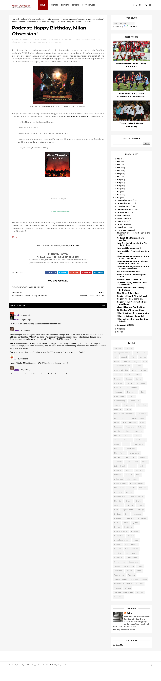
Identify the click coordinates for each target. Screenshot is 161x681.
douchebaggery (137, 418)
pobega (140, 510)
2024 (118, 165)
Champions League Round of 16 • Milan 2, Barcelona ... (133, 257)
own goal (118, 505)
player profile (127, 510)
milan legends (120, 483)
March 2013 (123, 227)
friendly (117, 436)
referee (134, 531)
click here (74, 245)
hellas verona (120, 453)
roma (135, 540)
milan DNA (118, 479)
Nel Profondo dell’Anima (128, 271)
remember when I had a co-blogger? (42, 22)
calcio (138, 379)
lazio (128, 462)
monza (129, 492)
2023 (117, 168)
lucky (141, 466)
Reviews (75, 5)
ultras (144, 579)
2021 (117, 174)
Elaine (129, 613)
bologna (117, 379)
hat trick (118, 449)
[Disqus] (58, 342)
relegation (118, 536)
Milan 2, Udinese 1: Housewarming (133, 313)
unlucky (139, 584)
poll (126, 514)
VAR (145, 361)
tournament (119, 575)
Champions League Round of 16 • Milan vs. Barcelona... (133, 267)
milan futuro (132, 479)
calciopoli (118, 383)
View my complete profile (124, 630)
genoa (117, 440)
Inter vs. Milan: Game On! (129, 248)
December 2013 (125, 200)
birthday (31, 19)
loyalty (132, 466)
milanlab (142, 488)
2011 (117, 332)
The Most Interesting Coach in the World (133, 234)
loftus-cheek (119, 466)
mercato (117, 475)
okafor (138, 501)
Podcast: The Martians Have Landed (130, 239)
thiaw (140, 566)
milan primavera (136, 483)
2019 (117, 180)
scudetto (118, 553)
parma (14, 22)
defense (117, 409)
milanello (131, 488)
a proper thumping (122, 366)
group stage (138, 444)
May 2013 (122, 221)
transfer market (120, 579)
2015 (117, 192)
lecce (145, 462)
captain (130, 383)
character (118, 392)
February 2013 (124, 230)
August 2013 (123, 212)
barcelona (22, 19)
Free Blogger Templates (36, 665)
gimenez (127, 440)
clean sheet (119, 396)
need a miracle (137, 496)
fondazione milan (121, 431)
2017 (117, 186)
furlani (127, 436)
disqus (103, 305)
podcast (22, 22)
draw (116, 422)
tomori (129, 571)
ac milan (137, 366)
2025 (117, 162)
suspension (133, 562)
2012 (117, 329)
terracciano (129, 566)
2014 (117, 195)
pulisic (116, 523)
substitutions (132, 558)
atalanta (117, 375)
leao (136, 462)
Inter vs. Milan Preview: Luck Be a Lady (133, 252)
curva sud (142, 405)
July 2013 (121, 215)
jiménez (142, 457)
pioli (116, 510)
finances (118, 427)
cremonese (129, 405)
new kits (117, 501)
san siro (117, 549)
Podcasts (53, 5)
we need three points (123, 592)
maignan (117, 470)
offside (128, 501)
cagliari (39, 19)
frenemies (137, 431)
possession (136, 514)
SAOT (133, 357)
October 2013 (124, 206)
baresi (137, 375)
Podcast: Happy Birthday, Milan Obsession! (132, 284)
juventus (118, 462)
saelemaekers (131, 544)
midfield (129, 475)
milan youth (119, 488)
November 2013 (125, 203)
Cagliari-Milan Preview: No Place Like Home (132, 303)
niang (100, 19)
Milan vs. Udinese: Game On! (130, 316)
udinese (134, 579)
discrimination (120, 418)
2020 (118, 177)
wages (128, 588)
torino (138, 571)
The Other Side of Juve (128, 293)
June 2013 (122, 218)
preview (130, 518)
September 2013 (125, 209)
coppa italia (134, 401)
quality (135, 523)
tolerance (118, 571)
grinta (126, 444)
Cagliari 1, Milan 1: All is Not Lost (132, 296)
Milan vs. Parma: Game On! (129, 280)
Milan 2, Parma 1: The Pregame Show (131, 275)
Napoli (124, 357)
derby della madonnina (87, 19)
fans (142, 422)
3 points (128, 348)
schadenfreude (131, 549)
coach (131, 396)
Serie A (143, 357)
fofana (141, 427)
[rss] (133, 5)
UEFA (116, 361)
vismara (117, 588)
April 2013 (122, 224)
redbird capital (120, 531)
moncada (118, 492)
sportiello (118, 558)
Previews (65, 5)
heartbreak (130, 449)
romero (117, 544)
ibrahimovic (134, 453)
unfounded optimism (123, 584)
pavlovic (130, 505)
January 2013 (123, 325)
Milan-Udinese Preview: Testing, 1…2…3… (132, 320)
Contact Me (118, 645)
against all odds (121, 370)
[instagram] (140, 5)
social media (131, 553)
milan (138, 475)
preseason (118, 518)
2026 (118, 159)
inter (126, 457)
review (131, 536)
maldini (128, 470)
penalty (140, 505)
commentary (119, 401)
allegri (134, 370)
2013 (117, 198)
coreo (117, 405)
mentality (139, 470)
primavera (142, 518)
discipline (142, 414)
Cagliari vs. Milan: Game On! (130, 299)
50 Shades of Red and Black (130, 310)
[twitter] (136, 5)
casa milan (118, 388)
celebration (132, 388)
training (131, 575)
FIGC (144, 353)
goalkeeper (141, 440)
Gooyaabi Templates (64, 665)
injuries (117, 457)
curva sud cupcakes (69, 19)
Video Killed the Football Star (131, 307)
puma (126, 523)
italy (133, 457)
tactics (117, 566)
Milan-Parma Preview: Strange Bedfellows (131, 289)
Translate (133, 26)
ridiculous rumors (121, 540)
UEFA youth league (131, 361)
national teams (120, 496)
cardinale (141, 383)
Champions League (51, 19)
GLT (115, 357)
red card (128, 527)
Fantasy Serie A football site (75, 116)
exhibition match (129, 422)
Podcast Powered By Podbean (60, 211)
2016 (117, 189)
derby (128, 409)
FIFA (136, 353)
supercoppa (119, 562)
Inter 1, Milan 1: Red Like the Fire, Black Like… (132, 244)
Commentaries (88, 5)
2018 (117, 183)
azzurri (128, 375)
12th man (117, 348)
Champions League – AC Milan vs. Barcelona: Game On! (133, 262)
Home (42, 5)
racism (117, 527)
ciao (142, 392)
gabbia (137, 436)
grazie (116, 444)
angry (143, 370)
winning (140, 592)
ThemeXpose (22, 665)
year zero (118, 597)
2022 (117, 171)
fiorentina (130, 427)
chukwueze (131, 392)
